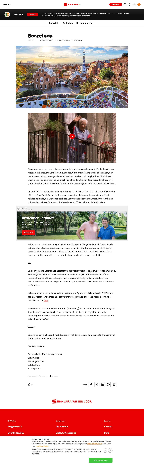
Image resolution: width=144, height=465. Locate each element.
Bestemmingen (84, 23)
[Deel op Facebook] (91, 384)
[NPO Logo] (139, 4)
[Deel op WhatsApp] (108, 384)
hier (46, 300)
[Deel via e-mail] (114, 384)
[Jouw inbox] (129, 4)
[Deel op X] (96, 384)
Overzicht (54, 23)
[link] (41, 376)
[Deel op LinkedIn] (102, 384)
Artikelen (68, 23)
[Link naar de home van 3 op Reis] (7, 14)
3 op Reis (18, 14)
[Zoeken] (125, 4)
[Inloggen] (134, 4)
